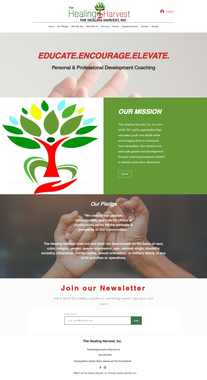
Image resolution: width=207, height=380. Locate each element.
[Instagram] (104, 367)
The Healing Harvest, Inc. (102, 341)
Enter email (70, 314)
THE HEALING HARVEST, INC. (103, 20)
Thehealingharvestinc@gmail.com (103, 349)
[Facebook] (100, 367)
